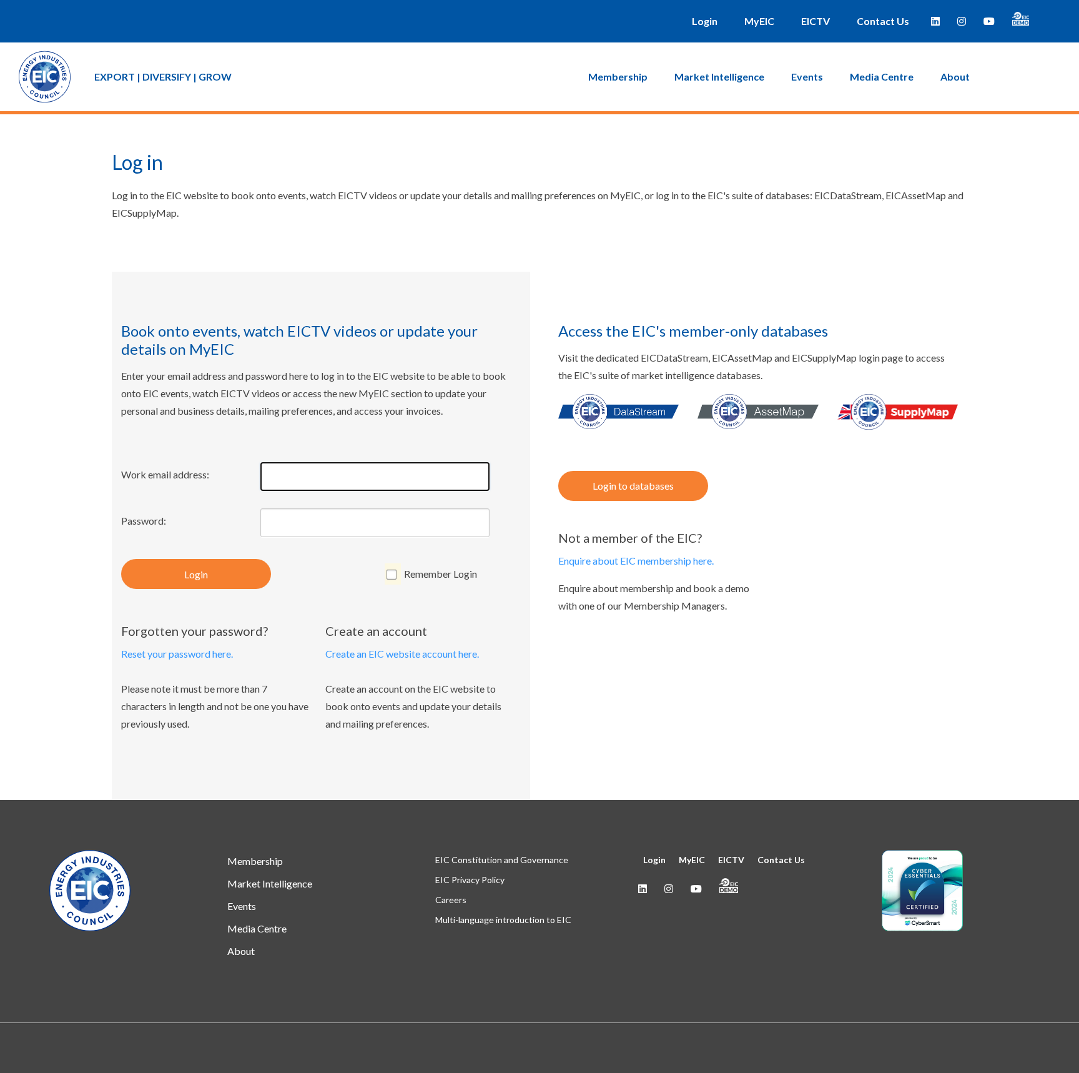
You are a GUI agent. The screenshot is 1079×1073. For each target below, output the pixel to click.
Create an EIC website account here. (402, 654)
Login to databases (633, 486)
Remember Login (440, 574)
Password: (143, 521)
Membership (618, 76)
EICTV (815, 21)
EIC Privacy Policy (470, 879)
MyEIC (759, 21)
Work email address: (165, 474)
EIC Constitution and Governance (501, 859)
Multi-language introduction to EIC (503, 919)
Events (807, 76)
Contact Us (883, 21)
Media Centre (882, 76)
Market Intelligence (719, 76)
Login (704, 21)
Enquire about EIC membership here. (636, 560)
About (955, 76)
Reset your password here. (177, 654)
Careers (450, 899)
